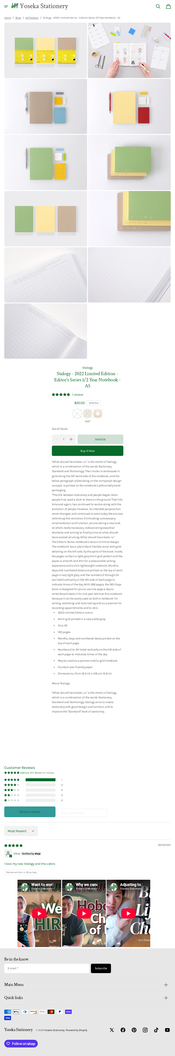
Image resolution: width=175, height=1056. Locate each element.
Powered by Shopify (77, 1030)
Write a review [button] (29, 812)
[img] (13, 845)
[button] (6, 6)
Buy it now (87, 451)
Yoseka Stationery (54, 1030)
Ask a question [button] (72, 813)
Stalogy (87, 368)
